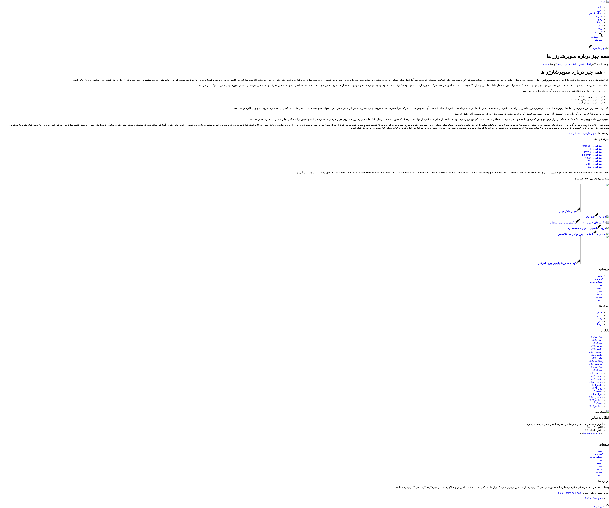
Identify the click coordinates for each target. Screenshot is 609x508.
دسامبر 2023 (596, 397)
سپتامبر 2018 (596, 406)
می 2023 (598, 403)
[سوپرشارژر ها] (598, 48)
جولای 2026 (597, 336)
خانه (600, 7)
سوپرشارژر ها (589, 133)
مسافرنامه (574, 133)
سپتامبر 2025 (596, 361)
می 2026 (598, 342)
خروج (600, 10)
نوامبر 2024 (597, 385)
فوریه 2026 (597, 345)
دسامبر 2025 (596, 352)
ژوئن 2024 (597, 388)
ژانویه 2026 (597, 348)
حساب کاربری (595, 13)
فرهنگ (599, 22)
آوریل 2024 (597, 394)
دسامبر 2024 (596, 382)
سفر (600, 25)
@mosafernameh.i (592, 433)
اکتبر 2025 (597, 358)
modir (546, 64)
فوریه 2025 (597, 376)
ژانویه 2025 (597, 379)
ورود (600, 28)
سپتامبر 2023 (596, 400)
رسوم (599, 19)
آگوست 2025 (596, 364)
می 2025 (598, 370)
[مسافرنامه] (602, 1)
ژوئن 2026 (597, 339)
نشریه (599, 16)
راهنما (574, 64)
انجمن (581, 64)
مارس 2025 (596, 373)
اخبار (588, 64)
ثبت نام (599, 31)
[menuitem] (301, 35)
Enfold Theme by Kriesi (569, 493)
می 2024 (598, 391)
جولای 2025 (597, 367)
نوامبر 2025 (597, 355)
